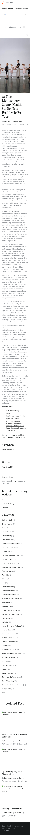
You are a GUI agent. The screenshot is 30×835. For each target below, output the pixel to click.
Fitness (4, 579)
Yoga (3, 693)
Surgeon (5, 669)
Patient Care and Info (9, 642)
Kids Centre (6, 618)
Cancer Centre (7, 540)
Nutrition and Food (9, 638)
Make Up (5, 622)
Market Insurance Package (11, 626)
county (13, 435)
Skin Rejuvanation (8, 657)
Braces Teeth (6, 532)
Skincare (5, 661)
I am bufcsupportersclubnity (14, 121)
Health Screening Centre (10, 598)
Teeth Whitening (8, 681)
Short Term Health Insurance (12, 653)
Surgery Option (7, 673)
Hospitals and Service (9, 610)
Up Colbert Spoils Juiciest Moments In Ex (12, 772)
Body (4, 528)
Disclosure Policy (8, 504)
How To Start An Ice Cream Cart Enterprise (15, 735)
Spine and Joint (7, 665)
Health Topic (6, 602)
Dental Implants (7, 559)
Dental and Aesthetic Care (11, 555)
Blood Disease (7, 524)
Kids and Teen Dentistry (10, 614)
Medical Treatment (8, 634)
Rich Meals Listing (12, 411)
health (20, 435)
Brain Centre (6, 536)
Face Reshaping (7, 571)
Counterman (6, 551)
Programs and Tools (9, 649)
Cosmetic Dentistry (9, 547)
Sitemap (5, 508)
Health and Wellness (9, 595)
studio (23, 437)
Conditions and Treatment (11, 544)
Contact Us (6, 500)
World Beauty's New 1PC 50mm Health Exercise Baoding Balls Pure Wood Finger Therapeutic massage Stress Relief (16, 425)
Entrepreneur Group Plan (11, 567)
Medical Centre (7, 630)
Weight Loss (6, 689)
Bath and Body (7, 520)
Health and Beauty (8, 587)
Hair (3, 583)
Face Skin (5, 575)
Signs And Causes (12, 419)
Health (8, 413)
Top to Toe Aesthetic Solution (12, 685)
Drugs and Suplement (9, 563)
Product (5, 646)
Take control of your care (11, 677)
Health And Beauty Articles (15, 416)
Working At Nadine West (12, 809)
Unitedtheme (6, 830)
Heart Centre (6, 606)
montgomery (13, 437)
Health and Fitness (8, 591)
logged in (14, 481)
